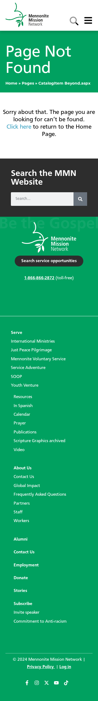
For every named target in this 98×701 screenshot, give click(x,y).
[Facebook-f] (29, 685)
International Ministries (33, 341)
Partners (22, 503)
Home (11, 83)
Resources (23, 397)
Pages (28, 83)
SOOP (16, 377)
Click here (19, 127)
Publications (25, 432)
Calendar (22, 414)
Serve (16, 333)
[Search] (80, 199)
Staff (18, 512)
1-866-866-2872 (39, 278)
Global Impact (27, 486)
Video (19, 450)
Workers (21, 521)
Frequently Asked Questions (40, 494)
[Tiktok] (69, 685)
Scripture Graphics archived (39, 441)
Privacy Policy (41, 667)
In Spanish (23, 406)
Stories (20, 591)
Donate (21, 578)
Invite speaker (26, 612)
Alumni (20, 539)
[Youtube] (59, 685)
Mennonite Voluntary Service (38, 359)
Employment (26, 565)
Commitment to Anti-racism (40, 621)
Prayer (20, 423)
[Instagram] (39, 685)
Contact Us (24, 477)
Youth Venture (24, 385)
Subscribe (23, 604)
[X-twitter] (49, 685)
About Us (23, 468)
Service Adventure (28, 368)
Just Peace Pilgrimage (31, 350)
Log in (65, 667)
